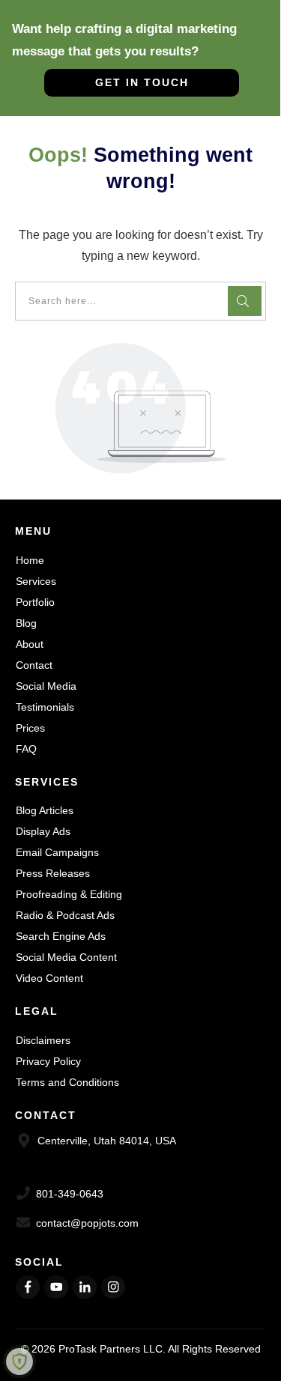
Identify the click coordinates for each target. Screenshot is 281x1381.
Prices (30, 728)
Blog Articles (44, 810)
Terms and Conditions (67, 1082)
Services (36, 581)
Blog (26, 623)
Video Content (49, 978)
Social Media (46, 686)
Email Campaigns (57, 852)
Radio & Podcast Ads (65, 915)
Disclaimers (43, 1040)
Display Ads (43, 831)
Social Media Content (66, 957)
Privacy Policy (48, 1061)
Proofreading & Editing (69, 894)
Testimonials (45, 707)
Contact (34, 665)
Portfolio (35, 602)
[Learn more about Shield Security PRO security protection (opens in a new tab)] (19, 1361)
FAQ (26, 749)
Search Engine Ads (61, 936)
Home (30, 560)
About (29, 644)
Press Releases (53, 873)
